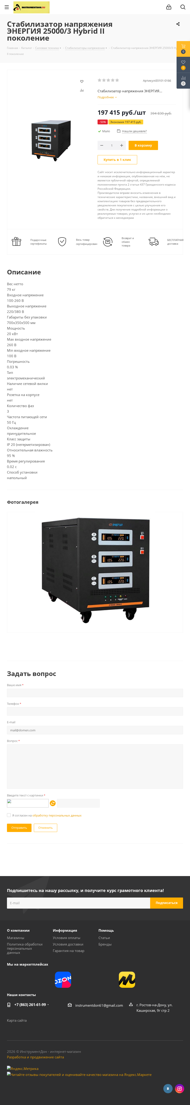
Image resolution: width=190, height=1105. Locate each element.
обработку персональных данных (57, 815)
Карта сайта (17, 1020)
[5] (117, 80)
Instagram (179, 1088)
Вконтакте (168, 1088)
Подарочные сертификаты (38, 241)
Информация (65, 930)
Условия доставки (68, 944)
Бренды (105, 944)
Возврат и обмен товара (128, 241)
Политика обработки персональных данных (25, 948)
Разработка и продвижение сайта (35, 1057)
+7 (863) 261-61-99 (30, 1004)
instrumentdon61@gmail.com (99, 1005)
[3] (108, 80)
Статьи (104, 937)
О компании (18, 930)
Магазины (15, 937)
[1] (100, 80)
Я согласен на (47, 815)
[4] (113, 80)
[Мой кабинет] (168, 7)
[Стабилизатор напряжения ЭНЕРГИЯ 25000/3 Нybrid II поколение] (95, 569)
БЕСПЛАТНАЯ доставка (175, 241)
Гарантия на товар (68, 950)
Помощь (106, 930)
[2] (104, 80)
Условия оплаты (66, 937)
